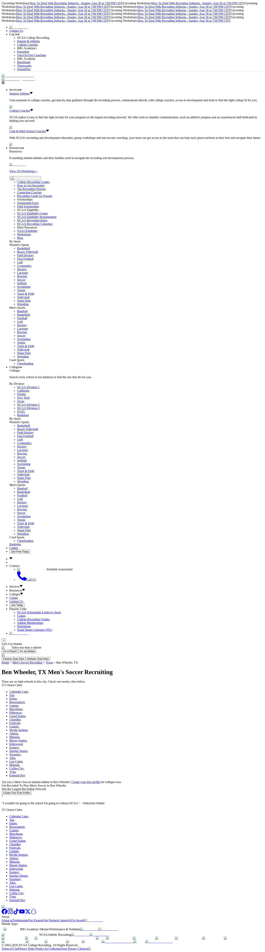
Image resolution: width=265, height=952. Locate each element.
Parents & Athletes (28, 41)
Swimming (23, 286)
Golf (20, 262)
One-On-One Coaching (31, 55)
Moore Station (18, 740)
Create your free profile (86, 782)
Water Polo (24, 300)
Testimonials (20, 920)
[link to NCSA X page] (28, 913)
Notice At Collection (48, 948)
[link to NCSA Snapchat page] (33, 913)
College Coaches (27, 44)
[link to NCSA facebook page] (4, 913)
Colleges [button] (14, 594)
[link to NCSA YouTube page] (22, 913)
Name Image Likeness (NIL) (34, 629)
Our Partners (51, 920)
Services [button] (14, 586)
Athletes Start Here (38, 658)
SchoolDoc (24, 69)
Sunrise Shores (18, 751)
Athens (13, 733)
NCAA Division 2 (28, 404)
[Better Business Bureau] (117, 941)
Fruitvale (14, 723)
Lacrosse (22, 272)
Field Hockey (25, 255)
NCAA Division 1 (28, 387)
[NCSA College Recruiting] (19, 79)
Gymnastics (24, 265)
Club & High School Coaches (27, 131)
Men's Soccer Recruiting (27, 662)
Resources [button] (15, 590)
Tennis (21, 290)
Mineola (14, 737)
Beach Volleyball (27, 251)
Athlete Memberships (30, 622)
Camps (13, 547)
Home (5, 662)
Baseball (22, 311)
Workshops (24, 626)
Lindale (14, 726)
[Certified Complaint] (159, 941)
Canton (13, 705)
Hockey (22, 269)
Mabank (14, 765)
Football (22, 318)
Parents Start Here (13, 658)
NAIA (21, 411)
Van (11, 695)
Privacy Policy (27, 948)
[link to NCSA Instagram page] (10, 913)
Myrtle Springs (18, 730)
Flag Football (25, 258)
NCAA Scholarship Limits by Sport (39, 612)
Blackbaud (23, 62)
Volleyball (23, 297)
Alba (12, 758)
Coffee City (16, 768)
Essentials (23, 51)
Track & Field (25, 293)
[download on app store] (89, 929)
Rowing (22, 276)
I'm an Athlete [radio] (27, 651)
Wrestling (23, 304)
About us (7, 920)
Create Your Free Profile (16, 792)
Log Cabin (16, 761)
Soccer (21, 279)
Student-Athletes (19, 93)
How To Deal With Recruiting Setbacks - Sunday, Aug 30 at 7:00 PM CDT (76, 3)
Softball (22, 283)
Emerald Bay (17, 775)
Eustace (14, 747)
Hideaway (15, 712)
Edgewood (16, 744)
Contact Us (16, 30)
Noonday (15, 754)
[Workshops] (17, 164)
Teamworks (24, 65)
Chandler (14, 719)
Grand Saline (17, 716)
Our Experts (35, 920)
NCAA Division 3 (28, 408)
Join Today (17, 605)
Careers (63, 920)
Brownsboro (17, 702)
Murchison (16, 709)
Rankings (23, 415)
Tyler (12, 772)
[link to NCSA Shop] (18, 27)
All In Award (76, 920)
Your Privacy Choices (74, 948)
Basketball (23, 248)
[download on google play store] (109, 929)
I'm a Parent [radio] (10, 651)
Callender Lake (18, 691)
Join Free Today (20, 551)
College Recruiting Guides (33, 182)
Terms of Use (10, 948)
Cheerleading (25, 363)
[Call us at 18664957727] (18, 75)
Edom (13, 698)
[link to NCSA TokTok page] (16, 913)
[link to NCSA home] (7, 906)
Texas (49, 662)
